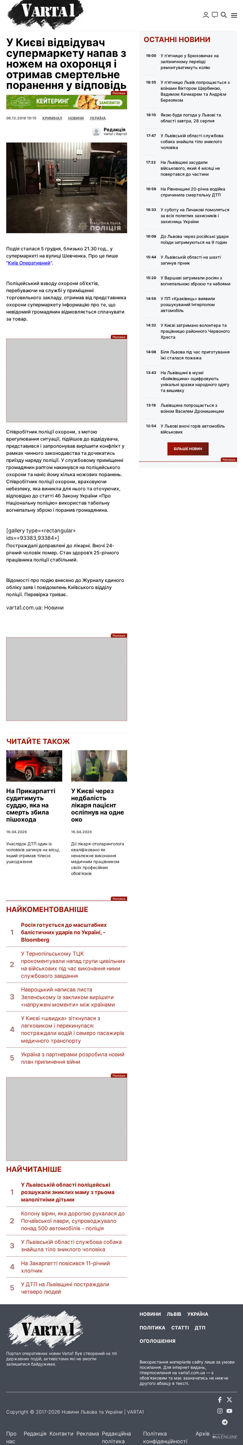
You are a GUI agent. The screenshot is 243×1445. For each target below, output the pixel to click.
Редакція (35, 1433)
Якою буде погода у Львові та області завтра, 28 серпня (191, 117)
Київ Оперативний (29, 263)
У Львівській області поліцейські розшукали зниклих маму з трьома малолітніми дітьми (67, 1192)
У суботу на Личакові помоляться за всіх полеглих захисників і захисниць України (195, 215)
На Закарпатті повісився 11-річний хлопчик (65, 1267)
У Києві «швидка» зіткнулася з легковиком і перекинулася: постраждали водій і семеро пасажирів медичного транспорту (72, 1029)
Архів (203, 1433)
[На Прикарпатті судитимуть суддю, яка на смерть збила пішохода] (34, 766)
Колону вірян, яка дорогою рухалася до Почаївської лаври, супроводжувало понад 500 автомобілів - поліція (73, 1220)
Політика (152, 1328)
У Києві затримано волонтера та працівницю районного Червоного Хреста (195, 331)
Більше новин (188, 449)
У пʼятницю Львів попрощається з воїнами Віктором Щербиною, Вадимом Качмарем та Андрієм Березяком (195, 91)
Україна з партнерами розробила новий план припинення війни (72, 1058)
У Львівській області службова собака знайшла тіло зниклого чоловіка (71, 1245)
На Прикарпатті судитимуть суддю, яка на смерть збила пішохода (30, 805)
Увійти (206, 15)
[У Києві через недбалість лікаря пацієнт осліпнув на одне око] (99, 766)
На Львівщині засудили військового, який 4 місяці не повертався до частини (190, 168)
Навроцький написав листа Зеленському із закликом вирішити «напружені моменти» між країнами (68, 996)
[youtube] (229, 1412)
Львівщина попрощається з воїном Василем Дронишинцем (192, 408)
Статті (180, 1328)
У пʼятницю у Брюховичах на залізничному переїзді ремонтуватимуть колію (190, 61)
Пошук (224, 15)
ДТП (200, 1328)
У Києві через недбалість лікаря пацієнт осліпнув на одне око (97, 805)
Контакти (61, 1433)
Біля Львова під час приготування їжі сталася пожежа (195, 354)
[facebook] (220, 1401)
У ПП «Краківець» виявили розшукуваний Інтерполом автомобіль (188, 304)
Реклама (66, 102)
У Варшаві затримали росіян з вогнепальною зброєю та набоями (195, 280)
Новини (76, 118)
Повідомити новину (215, 15)
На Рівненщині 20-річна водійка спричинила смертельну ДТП (193, 191)
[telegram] (225, 1423)
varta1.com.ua (191, 1372)
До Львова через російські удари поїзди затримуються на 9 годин (194, 239)
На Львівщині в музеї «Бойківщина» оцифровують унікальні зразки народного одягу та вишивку (195, 381)
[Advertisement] (67, 380)
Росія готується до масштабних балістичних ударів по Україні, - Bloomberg (64, 932)
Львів (174, 1314)
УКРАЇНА (98, 118)
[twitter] (229, 1401)
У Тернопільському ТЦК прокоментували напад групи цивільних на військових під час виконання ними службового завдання (73, 964)
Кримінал (52, 118)
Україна (197, 1314)
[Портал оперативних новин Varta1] (44, 15)
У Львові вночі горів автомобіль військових (193, 428)
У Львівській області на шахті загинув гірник (191, 260)
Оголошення (157, 1341)
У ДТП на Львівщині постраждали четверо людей (65, 1288)
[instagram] (220, 1412)
